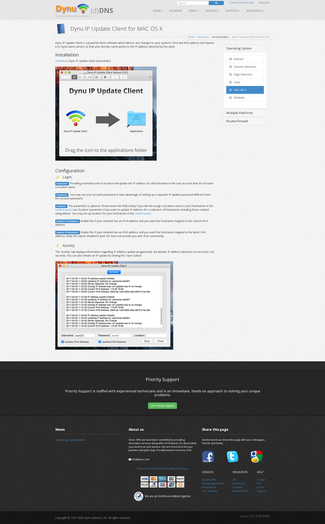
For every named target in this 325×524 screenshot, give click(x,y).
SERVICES (211, 10)
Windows (238, 97)
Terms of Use (144, 468)
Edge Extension (242, 74)
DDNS (157, 10)
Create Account (237, 2)
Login (251, 2)
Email (193, 10)
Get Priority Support (162, 405)
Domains (175, 10)
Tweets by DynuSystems (70, 440)
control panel (63, 209)
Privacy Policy (162, 468)
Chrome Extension (244, 66)
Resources (254, 10)
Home (191, 37)
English (263, 2)
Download (62, 61)
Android (237, 59)
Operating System (239, 48)
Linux (236, 82)
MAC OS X (239, 90)
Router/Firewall (237, 121)
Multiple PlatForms (239, 113)
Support (232, 10)
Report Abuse (180, 468)
